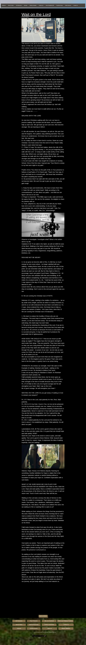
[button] (76, 5)
